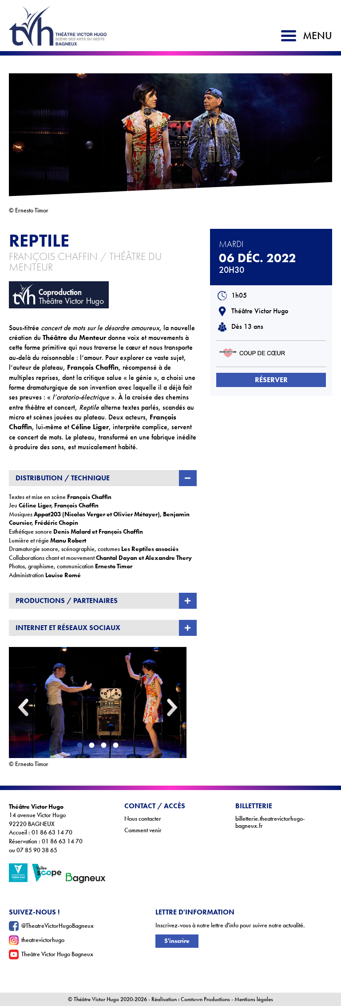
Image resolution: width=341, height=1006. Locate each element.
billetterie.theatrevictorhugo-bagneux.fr (270, 822)
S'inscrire (177, 941)
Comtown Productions (205, 999)
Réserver (271, 379)
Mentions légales (253, 999)
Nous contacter (142, 818)
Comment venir (143, 830)
